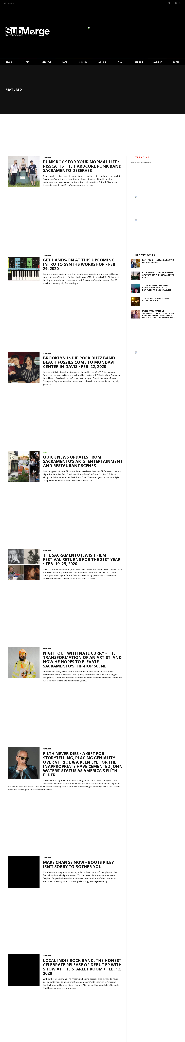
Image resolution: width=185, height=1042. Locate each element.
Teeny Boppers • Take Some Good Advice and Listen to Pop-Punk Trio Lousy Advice (156, 287)
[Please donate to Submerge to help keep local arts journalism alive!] (136, 196)
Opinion (139, 62)
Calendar (157, 62)
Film (120, 62)
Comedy (83, 62)
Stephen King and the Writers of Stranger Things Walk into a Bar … (158, 275)
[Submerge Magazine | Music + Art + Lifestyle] (28, 35)
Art (28, 62)
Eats (64, 62)
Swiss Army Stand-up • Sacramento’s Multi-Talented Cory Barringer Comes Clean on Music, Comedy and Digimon (158, 314)
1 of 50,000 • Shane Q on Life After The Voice (156, 299)
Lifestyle (46, 62)
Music (9, 62)
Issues (176, 62)
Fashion (102, 62)
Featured (47, 157)
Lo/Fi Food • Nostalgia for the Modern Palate (158, 261)
